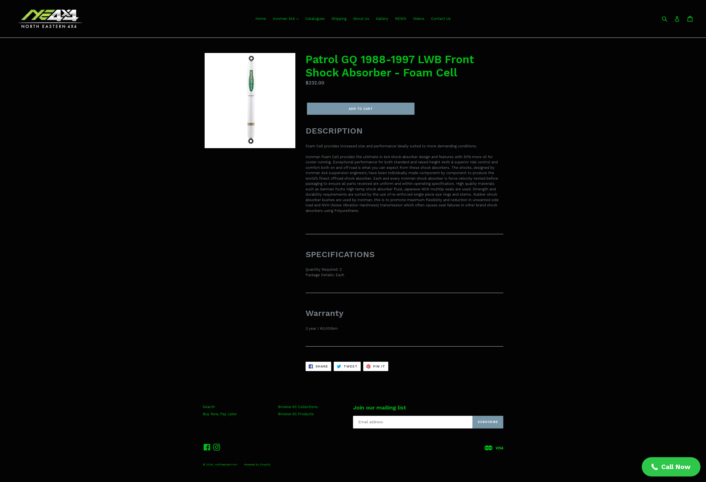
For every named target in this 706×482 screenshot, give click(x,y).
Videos (418, 19)
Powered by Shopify (257, 464)
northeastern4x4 (226, 464)
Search (209, 407)
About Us (361, 19)
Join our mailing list (379, 407)
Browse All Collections (298, 407)
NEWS (400, 19)
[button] (671, 466)
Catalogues (315, 19)
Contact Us (441, 19)
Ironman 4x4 (284, 19)
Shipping (338, 19)
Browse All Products (296, 414)
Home (260, 19)
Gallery (382, 19)
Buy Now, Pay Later (220, 414)
